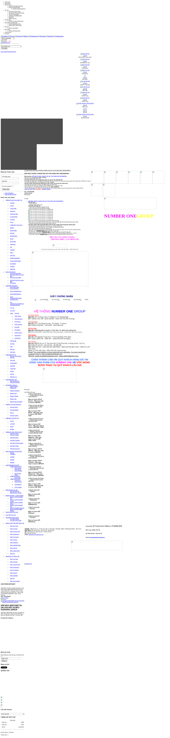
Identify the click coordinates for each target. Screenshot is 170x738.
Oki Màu (12, 250)
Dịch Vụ (7, 26)
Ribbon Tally (13, 393)
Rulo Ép (12, 357)
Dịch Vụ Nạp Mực (13, 28)
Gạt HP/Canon (14, 299)
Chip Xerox (18, 321)
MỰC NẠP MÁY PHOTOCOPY (14, 451)
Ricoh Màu (13, 241)
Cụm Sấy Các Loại (11, 515)
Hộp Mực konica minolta (16, 443)
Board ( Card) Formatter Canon (16, 500)
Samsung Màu (14, 214)
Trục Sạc (12, 310)
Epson (12, 412)
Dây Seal (12, 352)
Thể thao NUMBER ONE (15, 15)
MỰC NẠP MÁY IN (11, 272)
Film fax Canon (14, 415)
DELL (11, 252)
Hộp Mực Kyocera (15, 448)
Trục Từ (12, 308)
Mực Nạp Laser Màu (15, 277)
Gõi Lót (12, 374)
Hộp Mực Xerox (14, 433)
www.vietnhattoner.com (68, 356)
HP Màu (12, 203)
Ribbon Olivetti (14, 396)
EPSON (12, 233)
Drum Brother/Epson (15, 294)
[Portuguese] (33, 36)
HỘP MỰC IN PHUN (11, 418)
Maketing (11, 17)
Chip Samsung (19, 319)
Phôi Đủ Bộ (13, 341)
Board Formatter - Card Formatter (14, 495)
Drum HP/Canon (14, 287)
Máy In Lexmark (14, 537)
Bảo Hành (7, 29)
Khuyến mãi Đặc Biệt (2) (19, 8)
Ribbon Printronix (14, 390)
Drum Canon (18, 468)
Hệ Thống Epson (14, 519)
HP (21, 200)
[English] (4, 36)
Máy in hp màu (14, 526)
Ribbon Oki (13, 388)
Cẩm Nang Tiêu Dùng (14, 11)
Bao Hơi (12, 349)
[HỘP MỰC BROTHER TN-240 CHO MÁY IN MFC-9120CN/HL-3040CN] (12, 595)
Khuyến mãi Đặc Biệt (14, 7)
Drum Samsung (14, 288)
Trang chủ (7, 2)
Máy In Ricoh (13, 548)
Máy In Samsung (14, 534)
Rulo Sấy (12, 360)
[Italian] (25, 36)
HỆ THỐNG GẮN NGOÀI (12, 517)
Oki (11, 247)
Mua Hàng (27, 194)
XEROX (12, 462)
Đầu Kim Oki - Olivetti (15, 493)
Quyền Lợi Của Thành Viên (16, 21)
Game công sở (13, 18)
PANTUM (12, 269)
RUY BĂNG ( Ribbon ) (12, 385)
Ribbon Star (13, 399)
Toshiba (12, 266)
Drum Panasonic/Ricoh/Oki (15, 297)
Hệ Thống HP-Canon (15, 520)
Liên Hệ (7, 33)
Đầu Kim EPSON (14, 491)
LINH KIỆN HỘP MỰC (12, 286)
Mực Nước (13, 283)
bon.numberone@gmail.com (8, 51)
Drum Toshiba (18, 470)
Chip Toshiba (18, 487)
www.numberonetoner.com (46, 356)
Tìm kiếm (4, 48)
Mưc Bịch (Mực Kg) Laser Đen (17, 275)
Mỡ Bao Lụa (13, 377)
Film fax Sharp (14, 407)
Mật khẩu (4, 181)
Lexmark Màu (13, 216)
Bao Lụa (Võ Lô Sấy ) (16, 356)
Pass (11, 346)
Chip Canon (18, 316)
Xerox (11, 222)
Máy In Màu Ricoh (15, 551)
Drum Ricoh (18, 469)
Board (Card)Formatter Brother (16, 510)
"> (51, 354)
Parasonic (13, 244)
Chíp (11, 313)
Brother (12, 228)
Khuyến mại (8, 4)
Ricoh (11, 239)
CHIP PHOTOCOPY (15, 479)
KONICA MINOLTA (15, 258)
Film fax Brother (14, 410)
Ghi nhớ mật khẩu (7, 186)
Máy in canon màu (15, 531)
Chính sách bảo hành (14, 31)
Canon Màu (13, 208)
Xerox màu (19, 225)
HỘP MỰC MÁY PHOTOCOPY (14, 432)
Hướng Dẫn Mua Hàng (15, 24)
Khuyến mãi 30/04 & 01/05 (16, 6)
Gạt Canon (17, 477)
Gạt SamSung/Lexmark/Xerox (17, 303)
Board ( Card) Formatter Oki (16, 506)
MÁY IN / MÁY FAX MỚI (12, 523)
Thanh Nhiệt (13, 363)
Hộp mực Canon (14, 435)
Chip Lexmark (18, 324)
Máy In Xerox (13, 540)
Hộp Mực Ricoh (14, 437)
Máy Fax (12, 553)
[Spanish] (49, 36)
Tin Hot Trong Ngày (14, 14)
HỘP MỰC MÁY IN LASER (13, 200)
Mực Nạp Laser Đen (15, 273)
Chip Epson (18, 335)
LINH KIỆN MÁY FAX (11, 379)
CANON (12, 457)
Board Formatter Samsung (17, 508)
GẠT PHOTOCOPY (15, 476)
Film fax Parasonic (16, 404)
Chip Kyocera (18, 332)
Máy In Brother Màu (15, 545)
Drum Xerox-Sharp (18, 474)
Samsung (12, 211)
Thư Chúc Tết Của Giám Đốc (16, 13)
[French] (11, 36)
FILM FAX (8, 404)
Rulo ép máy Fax (14, 381)
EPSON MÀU (13, 236)
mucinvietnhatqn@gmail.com (97, 537)
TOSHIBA (12, 454)
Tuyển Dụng (8, 32)
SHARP (12, 459)
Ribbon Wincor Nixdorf (16, 401)
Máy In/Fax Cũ (9, 556)
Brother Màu (13, 230)
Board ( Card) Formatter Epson (16, 503)
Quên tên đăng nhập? (10, 194)
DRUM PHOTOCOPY (16, 466)
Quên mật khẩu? (9, 193)
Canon (12, 205)
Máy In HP (21, 523)
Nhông (12, 371)
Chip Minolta (18, 484)
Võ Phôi (12, 344)
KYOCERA (13, 263)
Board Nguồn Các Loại (12, 512)
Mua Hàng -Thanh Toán (11, 22)
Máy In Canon (14, 528)
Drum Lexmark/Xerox (15, 291)
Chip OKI (17, 327)
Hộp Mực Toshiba (15, 440)
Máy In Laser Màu (15, 581)
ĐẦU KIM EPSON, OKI (12, 490)
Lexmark (12, 219)
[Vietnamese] (59, 36)
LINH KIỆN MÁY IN (11, 355)
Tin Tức (7, 10)
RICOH (12, 453)
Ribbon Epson (14, 386)
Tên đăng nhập (6, 176)
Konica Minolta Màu (15, 261)
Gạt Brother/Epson (15, 305)
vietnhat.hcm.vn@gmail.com (35, 534)
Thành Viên (8, 19)
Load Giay (13, 368)
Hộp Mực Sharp (14, 446)
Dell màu (12, 255)
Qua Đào (12, 366)
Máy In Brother (14, 542)
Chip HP (17, 313)
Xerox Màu (13, 225)
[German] (18, 36)
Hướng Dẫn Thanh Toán (15, 25)
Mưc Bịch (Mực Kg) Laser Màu (17, 281)
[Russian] (42, 36)
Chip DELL (17, 330)
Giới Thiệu (7, 3)
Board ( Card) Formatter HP (16, 497)
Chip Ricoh (18, 338)
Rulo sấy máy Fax (15, 382)
